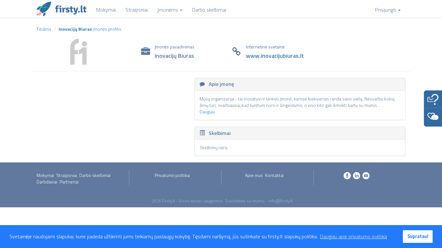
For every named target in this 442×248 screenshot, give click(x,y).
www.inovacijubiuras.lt (275, 55)
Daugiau (207, 111)
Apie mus (254, 175)
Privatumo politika (172, 175)
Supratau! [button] (417, 236)
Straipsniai (66, 175)
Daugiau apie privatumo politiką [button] (353, 236)
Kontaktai (274, 175)
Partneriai (69, 181)
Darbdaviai (47, 181)
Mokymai (45, 175)
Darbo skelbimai (95, 175)
